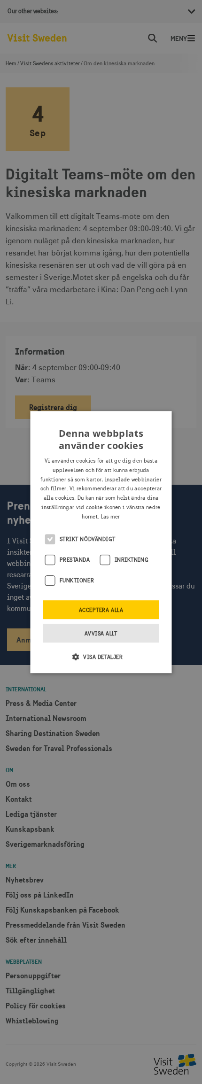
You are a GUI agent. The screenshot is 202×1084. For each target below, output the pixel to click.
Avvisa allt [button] (101, 633)
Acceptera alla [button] (101, 610)
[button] (101, 656)
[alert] (101, 542)
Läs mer (110, 516)
